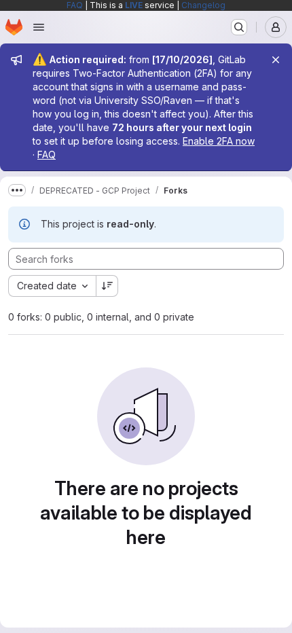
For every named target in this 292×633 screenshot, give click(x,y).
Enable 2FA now (219, 141)
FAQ (75, 5)
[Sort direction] (107, 286)
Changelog (203, 5)
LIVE (134, 5)
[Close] (276, 60)
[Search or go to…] (239, 27)
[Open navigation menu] (39, 27)
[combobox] (52, 286)
